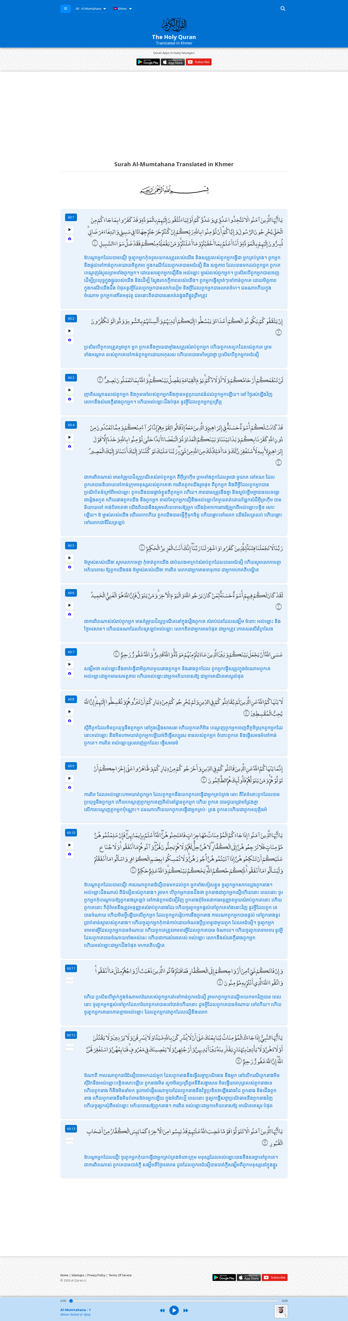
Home (64, 1275)
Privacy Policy (96, 1275)
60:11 (71, 968)
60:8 (71, 699)
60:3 (71, 377)
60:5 (71, 545)
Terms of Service (120, 1275)
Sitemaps (77, 1275)
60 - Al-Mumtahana (88, 9)
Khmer (122, 9)
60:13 (71, 1128)
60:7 (71, 652)
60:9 (71, 766)
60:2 (71, 318)
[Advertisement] (174, 112)
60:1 (71, 217)
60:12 (71, 1035)
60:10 (71, 832)
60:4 (71, 425)
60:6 (71, 593)
